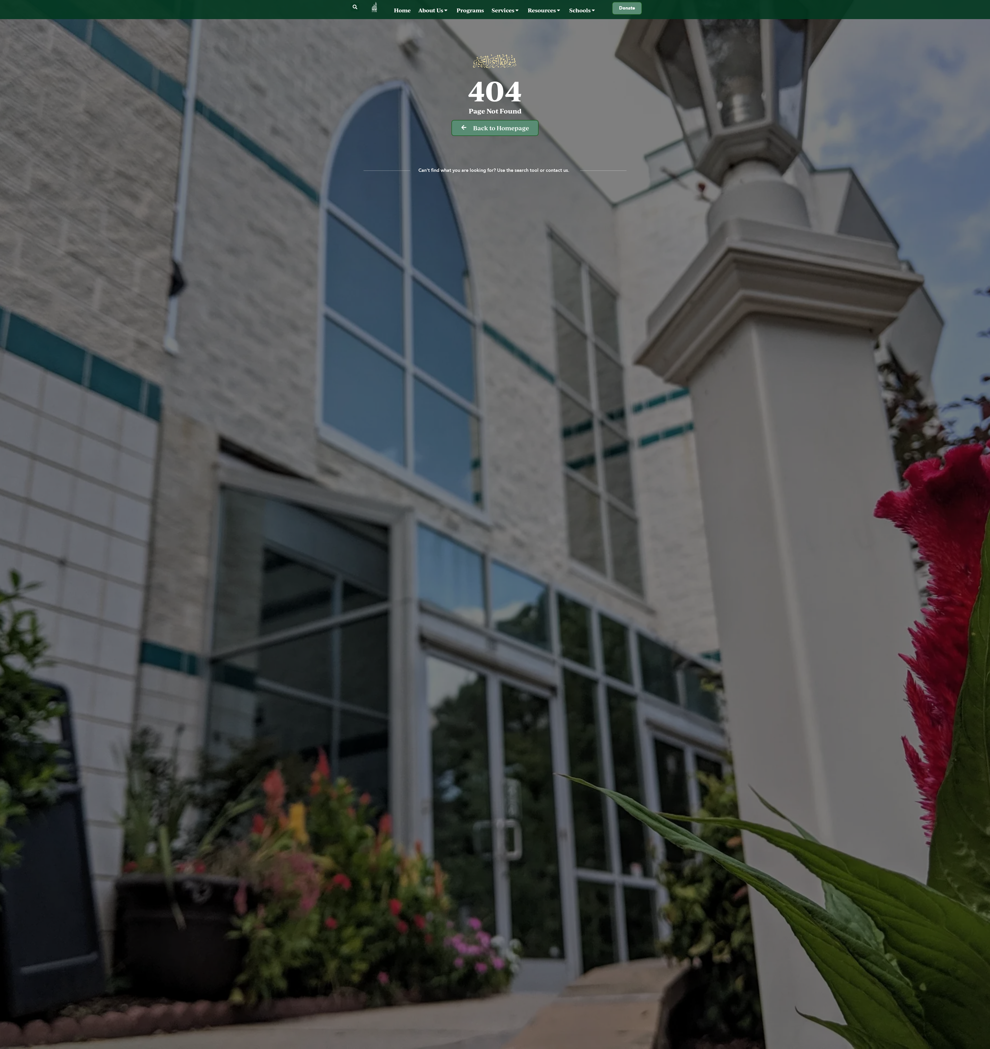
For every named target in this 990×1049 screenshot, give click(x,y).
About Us (431, 10)
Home (402, 10)
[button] (355, 7)
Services (503, 10)
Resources (542, 10)
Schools (580, 10)
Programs (470, 10)
